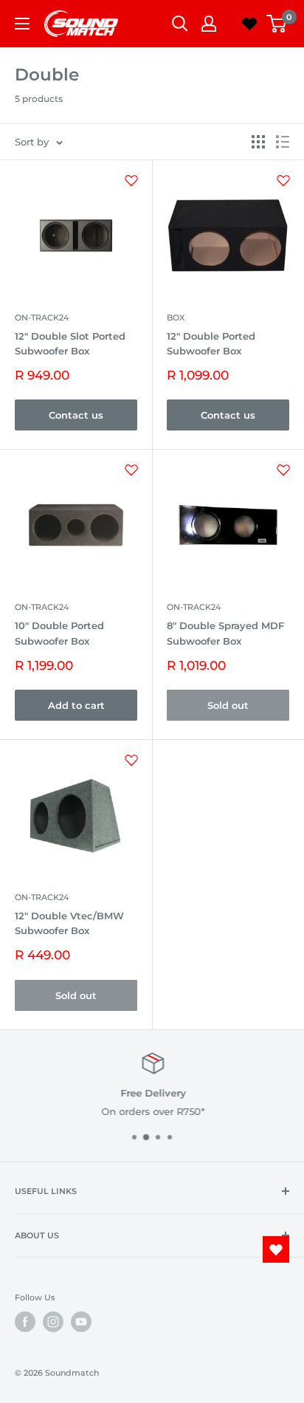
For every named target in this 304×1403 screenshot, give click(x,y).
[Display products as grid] (258, 141)
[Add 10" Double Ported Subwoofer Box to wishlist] (131, 469)
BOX (175, 317)
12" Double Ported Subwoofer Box (211, 343)
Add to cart (76, 705)
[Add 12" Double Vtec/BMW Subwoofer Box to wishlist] (131, 760)
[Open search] (180, 24)
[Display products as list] (282, 141)
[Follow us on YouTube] (81, 1321)
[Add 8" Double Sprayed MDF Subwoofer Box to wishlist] (283, 469)
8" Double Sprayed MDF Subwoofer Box (225, 633)
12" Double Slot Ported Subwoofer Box (70, 343)
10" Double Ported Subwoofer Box (59, 633)
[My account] (208, 24)
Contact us (76, 415)
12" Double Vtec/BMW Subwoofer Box (69, 923)
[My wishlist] (249, 23)
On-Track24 (42, 317)
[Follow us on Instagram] (53, 1321)
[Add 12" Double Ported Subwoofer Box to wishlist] (283, 180)
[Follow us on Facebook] (25, 1321)
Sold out (228, 705)
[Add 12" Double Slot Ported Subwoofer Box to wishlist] (131, 180)
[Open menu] (22, 24)
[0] (277, 23)
